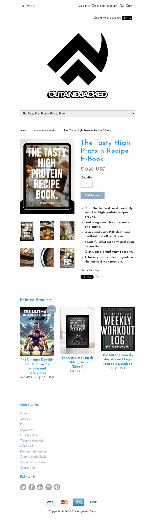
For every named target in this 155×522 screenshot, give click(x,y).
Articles (25, 419)
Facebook (31, 487)
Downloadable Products (45, 130)
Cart (129, 5)
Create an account (104, 5)
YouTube (40, 487)
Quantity (86, 177)
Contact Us (27, 468)
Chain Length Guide (33, 457)
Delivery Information (33, 451)
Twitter (23, 487)
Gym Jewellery (29, 435)
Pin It (99, 277)
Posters (25, 424)
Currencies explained (33, 462)
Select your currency (107, 18)
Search (24, 413)
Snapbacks (27, 430)
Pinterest (57, 487)
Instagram (48, 487)
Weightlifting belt (31, 440)
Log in (83, 5)
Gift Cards (27, 446)
